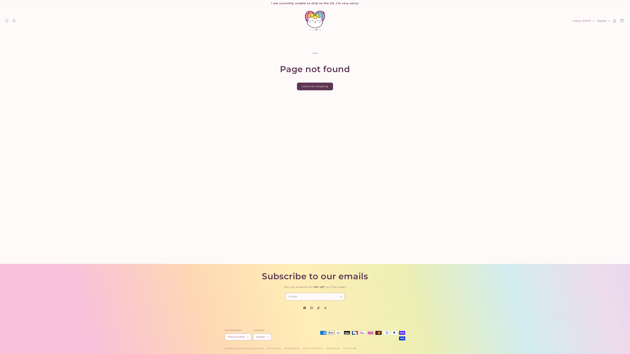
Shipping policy (292, 348)
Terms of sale (349, 348)
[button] (6, 20)
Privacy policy (274, 348)
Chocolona (238, 348)
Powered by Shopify (254, 348)
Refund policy (333, 348)
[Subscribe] (340, 297)
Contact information (313, 348)
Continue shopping (315, 86)
